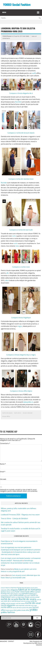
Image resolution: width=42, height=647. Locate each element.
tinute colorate (27, 413)
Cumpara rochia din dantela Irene (21, 179)
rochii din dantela (10, 603)
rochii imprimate (19, 605)
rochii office (6, 607)
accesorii (3, 587)
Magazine (3, 641)
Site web (3, 479)
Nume (3, 464)
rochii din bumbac (25, 601)
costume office (5, 590)
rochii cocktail (18, 595)
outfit (34, 73)
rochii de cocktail (34, 597)
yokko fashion (8, 612)
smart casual (9, 610)
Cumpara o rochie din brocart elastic (21, 133)
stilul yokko (17, 610)
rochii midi (27, 605)
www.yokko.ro (28, 402)
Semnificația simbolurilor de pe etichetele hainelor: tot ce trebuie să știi (20, 562)
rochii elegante (8, 605)
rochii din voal (33, 603)
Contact (11, 641)
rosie (17, 246)
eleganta (14, 590)
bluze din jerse (25, 588)
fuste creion (20, 592)
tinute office (6, 416)
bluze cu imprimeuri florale (13, 588)
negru (20, 326)
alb (7, 273)
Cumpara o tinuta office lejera (21, 391)
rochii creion (27, 595)
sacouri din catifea (27, 607)
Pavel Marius (5, 541)
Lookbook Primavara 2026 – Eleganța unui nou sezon (20, 515)
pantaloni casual (17, 593)
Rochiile (18, 102)
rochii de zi (17, 413)
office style (10, 593)
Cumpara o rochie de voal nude (21, 230)
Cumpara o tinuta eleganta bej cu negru (21, 355)
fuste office (30, 592)
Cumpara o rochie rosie (21, 267)
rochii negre (34, 605)
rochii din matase (20, 603)
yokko (34, 610)
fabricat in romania (29, 589)
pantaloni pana (27, 593)
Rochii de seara (27, 599)
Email (2, 471)
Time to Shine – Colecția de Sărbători (14, 518)
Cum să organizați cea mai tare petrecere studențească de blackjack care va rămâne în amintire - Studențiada (20, 549)
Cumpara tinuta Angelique (21, 318)
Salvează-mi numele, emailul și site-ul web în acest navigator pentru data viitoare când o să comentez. (19, 490)
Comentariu (5, 443)
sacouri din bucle (17, 607)
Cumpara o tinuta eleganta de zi (21, 93)
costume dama (34, 587)
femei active (11, 592)
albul (7, 280)
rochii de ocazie (7, 413)
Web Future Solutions (38, 644)
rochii (14, 236)
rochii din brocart (16, 601)
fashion (3, 592)
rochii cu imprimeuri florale (20, 597)
